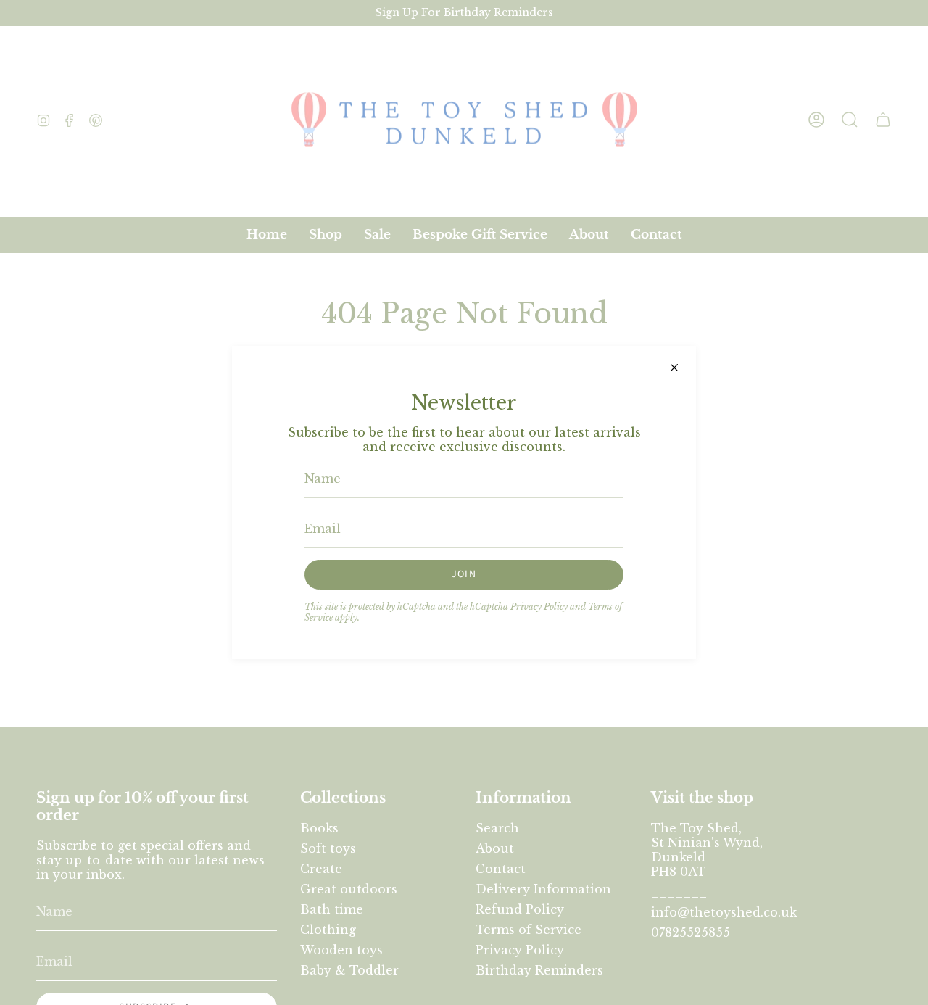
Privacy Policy (539, 606)
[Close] (674, 367)
